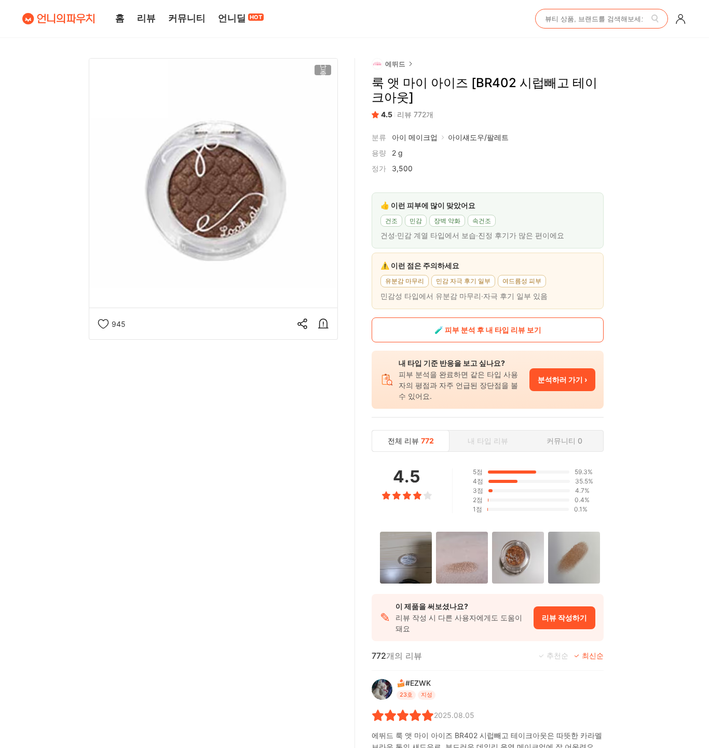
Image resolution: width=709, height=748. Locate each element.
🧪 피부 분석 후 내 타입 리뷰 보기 (487, 329)
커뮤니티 (187, 17)
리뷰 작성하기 (564, 617)
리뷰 (146, 17)
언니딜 (240, 17)
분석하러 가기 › (562, 379)
